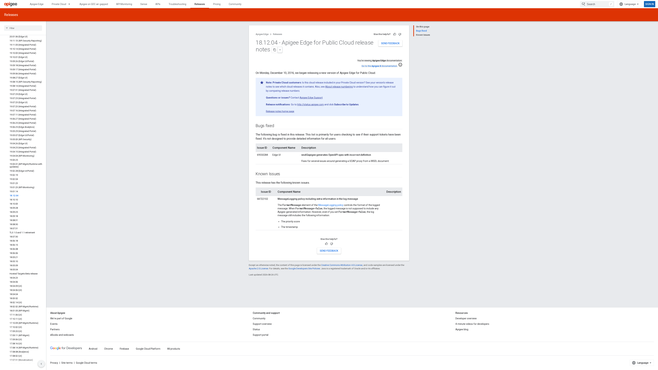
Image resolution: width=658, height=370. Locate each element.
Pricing (217, 4)
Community (235, 4)
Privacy (54, 362)
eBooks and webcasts (62, 335)
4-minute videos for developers (472, 324)
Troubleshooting (177, 4)
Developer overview (466, 318)
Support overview (262, 324)
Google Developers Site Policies (304, 268)
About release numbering (339, 86)
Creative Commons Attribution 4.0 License (341, 265)
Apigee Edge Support (311, 97)
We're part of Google (61, 318)
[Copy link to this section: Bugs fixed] (277, 126)
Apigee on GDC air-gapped (94, 4)
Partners (55, 329)
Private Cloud (59, 4)
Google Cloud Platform (148, 348)
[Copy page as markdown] (275, 50)
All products (173, 348)
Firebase (124, 348)
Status (256, 329)
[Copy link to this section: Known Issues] (283, 174)
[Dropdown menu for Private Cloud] (70, 4)
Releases (199, 4)
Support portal (260, 335)
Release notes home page (280, 111)
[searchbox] (23, 28)
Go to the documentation (379, 66)
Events (54, 324)
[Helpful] (394, 34)
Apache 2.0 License (258, 268)
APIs (157, 4)
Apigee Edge (37, 4)
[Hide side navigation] (41, 363)
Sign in (649, 4)
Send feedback (390, 43)
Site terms (67, 362)
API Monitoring (124, 4)
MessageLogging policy (330, 205)
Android (93, 348)
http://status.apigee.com (310, 104)
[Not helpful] (399, 34)
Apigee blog (461, 329)
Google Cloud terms (86, 362)
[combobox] (597, 4)
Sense (143, 4)
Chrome (108, 348)
